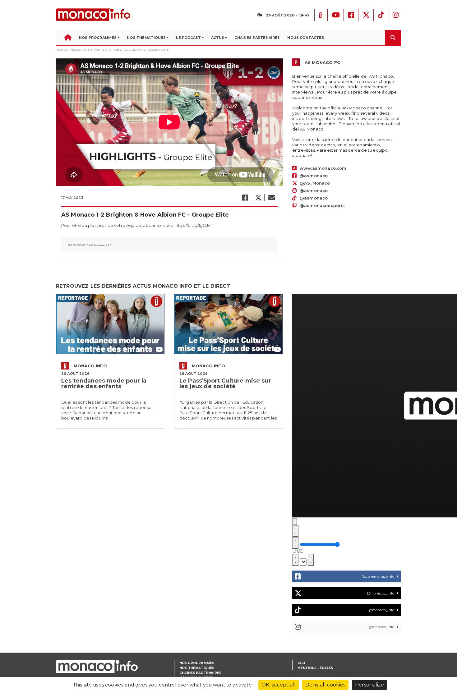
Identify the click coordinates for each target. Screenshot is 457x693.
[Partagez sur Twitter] (258, 198)
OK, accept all (278, 685)
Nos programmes (196, 663)
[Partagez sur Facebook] (244, 198)
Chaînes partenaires (200, 673)
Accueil (62, 49)
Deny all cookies (325, 685)
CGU (301, 663)
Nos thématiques (196, 668)
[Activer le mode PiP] (295, 560)
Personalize (369, 685)
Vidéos (75, 49)
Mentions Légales (315, 668)
